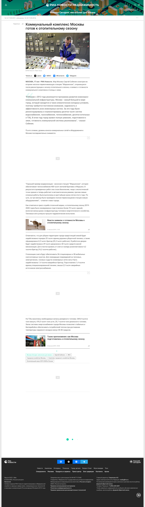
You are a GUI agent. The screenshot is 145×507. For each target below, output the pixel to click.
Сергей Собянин (60, 355)
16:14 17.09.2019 (9, 18)
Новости (40, 468)
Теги (106, 468)
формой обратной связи (104, 484)
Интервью (57, 468)
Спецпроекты (41, 471)
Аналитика (48, 468)
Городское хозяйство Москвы (36, 358)
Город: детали (75, 468)
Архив (107, 471)
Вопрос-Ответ (87, 468)
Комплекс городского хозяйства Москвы (62, 358)
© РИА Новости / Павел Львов (34, 70)
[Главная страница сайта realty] (72, 5)
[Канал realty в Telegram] (84, 462)
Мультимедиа (98, 468)
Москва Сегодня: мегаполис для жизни (39, 355)
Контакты (99, 471)
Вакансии (7, 482)
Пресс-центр (76, 471)
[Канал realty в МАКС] (61, 462)
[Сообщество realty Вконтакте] (76, 462)
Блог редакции (88, 471)
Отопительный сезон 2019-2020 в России (40, 361)
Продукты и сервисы (63, 471)
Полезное (66, 468)
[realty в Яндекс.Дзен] (68, 462)
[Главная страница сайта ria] (57, 5)
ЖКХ (69, 355)
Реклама (51, 471)
